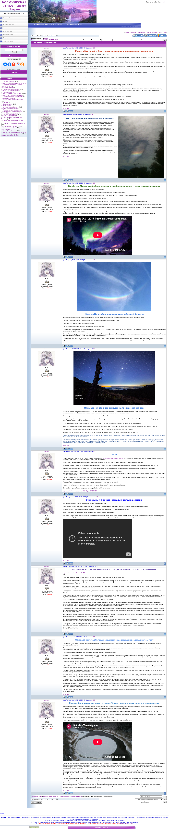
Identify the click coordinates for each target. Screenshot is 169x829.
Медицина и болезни (7, 87)
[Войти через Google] (18, 64)
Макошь (46, 38)
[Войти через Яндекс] (13, 64)
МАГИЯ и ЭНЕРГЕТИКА (8, 116)
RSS (164, 2)
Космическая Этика (36, 40)
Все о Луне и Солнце (9, 131)
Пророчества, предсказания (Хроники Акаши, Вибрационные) (11, 110)
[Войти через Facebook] (9, 64)
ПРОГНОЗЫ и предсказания (10, 90)
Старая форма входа (13, 69)
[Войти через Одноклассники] (22, 64)
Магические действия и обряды (113, 458)
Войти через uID (14, 59)
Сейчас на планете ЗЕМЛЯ (10, 108)
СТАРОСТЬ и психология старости (14, 123)
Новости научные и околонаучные (12, 95)
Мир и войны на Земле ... (11, 107)
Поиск (160, 32)
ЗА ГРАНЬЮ (5, 102)
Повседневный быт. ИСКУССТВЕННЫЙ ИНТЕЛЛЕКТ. (11, 92)
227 (93, 114)
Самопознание (7, 104)
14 (52, 35)
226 (94, 48)
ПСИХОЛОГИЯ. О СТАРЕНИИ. (11, 126)
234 (94, 637)
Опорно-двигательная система (13, 96)
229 (94, 260)
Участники (141, 32)
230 (94, 349)
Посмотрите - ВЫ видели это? (92, 40)
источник (66, 108)
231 (94, 451)
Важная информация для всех (12, 134)
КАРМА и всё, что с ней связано (13, 99)
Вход (136, 26)
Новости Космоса (8, 81)
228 (94, 183)
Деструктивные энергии (10, 114)
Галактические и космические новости (13, 83)
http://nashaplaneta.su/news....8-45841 (74, 573)
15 (54, 35)
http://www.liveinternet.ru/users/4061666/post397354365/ (80, 491)
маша (2, 813)
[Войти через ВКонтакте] (5, 64)
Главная (123, 26)
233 (97, 566)
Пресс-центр (5, 129)
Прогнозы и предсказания (11, 89)
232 (97, 497)
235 (94, 700)
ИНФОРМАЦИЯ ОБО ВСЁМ (50, 40)
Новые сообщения (131, 32)
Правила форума (151, 32)
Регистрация (130, 26)
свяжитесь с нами (126, 823)
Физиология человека (8, 98)
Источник (66, 343)
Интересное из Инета (9, 128)
